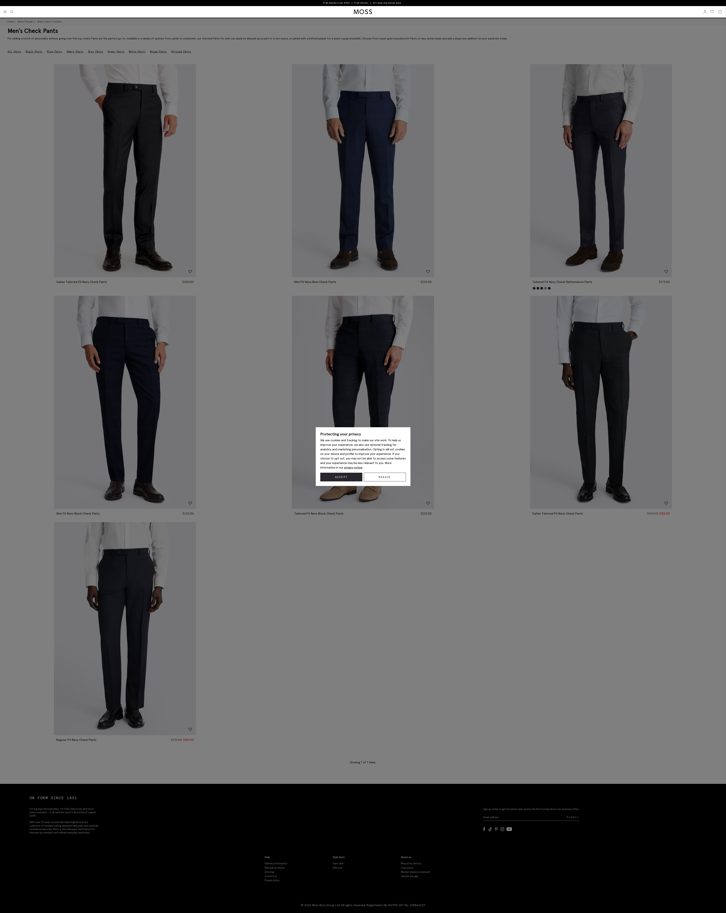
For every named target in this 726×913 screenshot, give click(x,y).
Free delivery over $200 (336, 3)
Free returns (361, 3)
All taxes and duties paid (387, 3)
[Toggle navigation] (5, 12)
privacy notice (353, 467)
